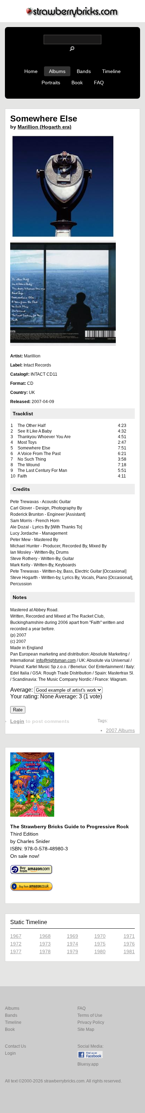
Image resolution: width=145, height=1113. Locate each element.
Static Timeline (28, 922)
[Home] (72, 16)
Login (17, 721)
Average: (22, 690)
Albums (57, 71)
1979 (72, 951)
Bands (84, 71)
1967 (15, 936)
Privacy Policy (90, 1022)
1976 (129, 944)
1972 (15, 944)
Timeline (111, 71)
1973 (45, 944)
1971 (129, 936)
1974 (72, 944)
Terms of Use (89, 1015)
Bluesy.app (88, 1064)
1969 (72, 936)
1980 (100, 951)
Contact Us (15, 1046)
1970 (100, 936)
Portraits (51, 82)
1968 (45, 936)
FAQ (99, 82)
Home (31, 71)
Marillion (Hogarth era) (44, 127)
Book (77, 82)
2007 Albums (120, 730)
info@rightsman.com (56, 660)
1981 (129, 951)
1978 (45, 951)
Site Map (85, 1029)
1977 (15, 951)
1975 (100, 944)
